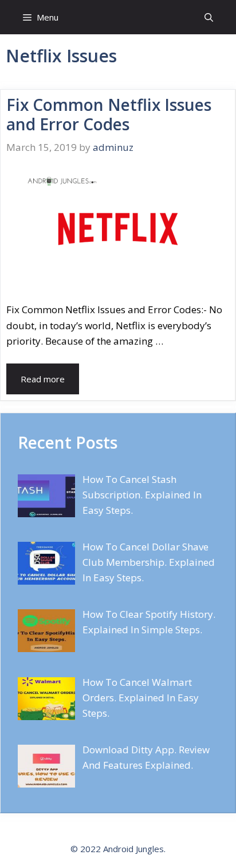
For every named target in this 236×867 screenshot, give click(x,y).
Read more (43, 379)
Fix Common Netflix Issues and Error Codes (108, 114)
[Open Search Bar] (209, 17)
